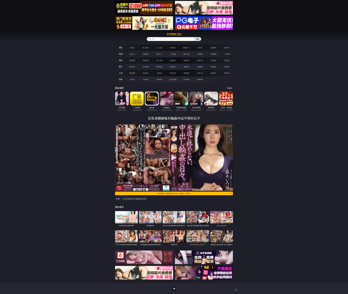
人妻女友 (159, 73)
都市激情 (132, 73)
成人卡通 (159, 60)
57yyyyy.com (174, 34)
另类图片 (227, 67)
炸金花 (200, 48)
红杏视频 (186, 79)
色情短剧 (200, 79)
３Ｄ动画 (173, 54)
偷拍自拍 (146, 60)
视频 (121, 54)
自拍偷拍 (146, 54)
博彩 (121, 47)
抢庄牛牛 (227, 48)
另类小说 (200, 73)
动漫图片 (173, 67)
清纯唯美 (200, 67)
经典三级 (200, 60)
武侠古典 (173, 73)
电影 (121, 60)
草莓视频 (159, 79)
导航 (121, 79)
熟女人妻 (186, 54)
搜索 (197, 39)
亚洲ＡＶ (132, 54)
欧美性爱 (173, 60)
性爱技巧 (227, 73)
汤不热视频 (172, 79)
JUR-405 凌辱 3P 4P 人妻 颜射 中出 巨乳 (134, 199)
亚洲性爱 (132, 60)
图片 (121, 67)
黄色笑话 (213, 73)
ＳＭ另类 (227, 54)
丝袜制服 (200, 54)
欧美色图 (159, 67)
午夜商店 (146, 79)
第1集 (118, 199)
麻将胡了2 (186, 48)
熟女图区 (213, 67)
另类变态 (227, 60)
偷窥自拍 (132, 67)
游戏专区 (173, 48)
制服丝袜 (186, 60)
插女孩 (132, 79)
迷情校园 (186, 73)
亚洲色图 (146, 67)
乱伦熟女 (213, 60)
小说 (121, 73)
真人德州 (146, 48)
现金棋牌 (213, 48)
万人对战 (159, 48)
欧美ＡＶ (159, 54)
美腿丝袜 (186, 67)
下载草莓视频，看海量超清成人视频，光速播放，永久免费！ (174, 193)
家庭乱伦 (146, 73)
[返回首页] (236, 290)
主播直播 (213, 54)
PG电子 (132, 48)
